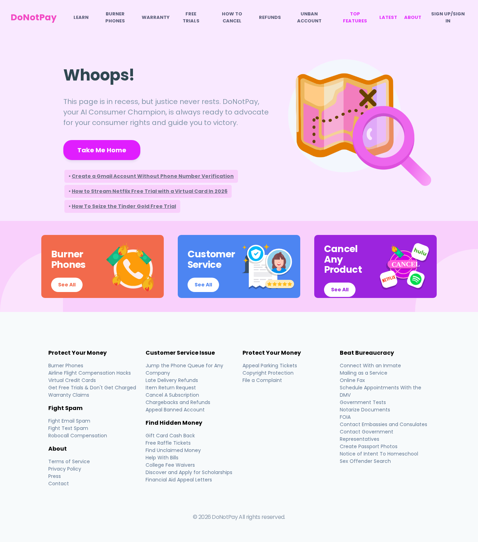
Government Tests (363, 402)
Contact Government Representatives (366, 435)
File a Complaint (262, 380)
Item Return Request (171, 387)
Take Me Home (101, 150)
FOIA (345, 417)
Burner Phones (115, 17)
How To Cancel (232, 17)
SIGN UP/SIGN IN (448, 17)
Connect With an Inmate (370, 365)
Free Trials (191, 17)
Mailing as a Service (363, 372)
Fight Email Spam (69, 420)
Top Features (355, 17)
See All (67, 284)
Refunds (270, 17)
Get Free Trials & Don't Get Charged (92, 387)
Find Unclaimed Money (173, 450)
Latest (388, 17)
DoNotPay (33, 17)
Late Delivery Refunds (172, 380)
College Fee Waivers (170, 464)
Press (54, 476)
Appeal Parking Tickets (269, 365)
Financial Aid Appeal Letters (179, 479)
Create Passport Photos (369, 446)
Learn (81, 17)
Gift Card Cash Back (170, 435)
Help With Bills (162, 457)
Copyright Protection (268, 372)
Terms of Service (69, 461)
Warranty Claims (68, 394)
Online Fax (352, 380)
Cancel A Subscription (172, 394)
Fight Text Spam (68, 428)
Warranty (156, 17)
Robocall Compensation (77, 435)
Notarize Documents (365, 409)
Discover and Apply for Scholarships (189, 472)
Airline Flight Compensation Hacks (89, 372)
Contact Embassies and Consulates (383, 424)
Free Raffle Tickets (168, 442)
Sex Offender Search (365, 461)
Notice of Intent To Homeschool (379, 453)
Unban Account (309, 17)
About (412, 17)
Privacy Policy (64, 468)
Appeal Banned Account (175, 409)
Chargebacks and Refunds (178, 402)
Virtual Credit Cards (72, 380)
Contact (58, 483)
